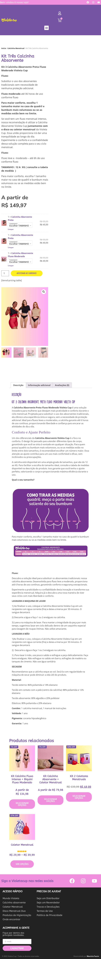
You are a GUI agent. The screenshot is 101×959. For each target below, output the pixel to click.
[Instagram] (93, 2)
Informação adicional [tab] (39, 385)
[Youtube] (98, 2)
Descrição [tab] (18, 385)
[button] (46, 28)
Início (3, 48)
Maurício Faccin (93, 956)
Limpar (11, 229)
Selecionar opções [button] (22, 804)
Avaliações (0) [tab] (62, 385)
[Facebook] (87, 2)
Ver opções (22, 864)
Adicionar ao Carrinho (27, 273)
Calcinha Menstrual (15, 48)
